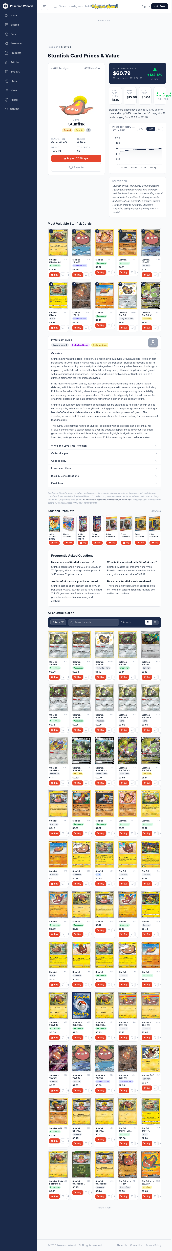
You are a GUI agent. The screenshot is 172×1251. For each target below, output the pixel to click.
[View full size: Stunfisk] (76, 94)
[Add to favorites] (62, 274)
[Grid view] (148, 622)
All (159, 128)
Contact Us (136, 1245)
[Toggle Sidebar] (44, 6)
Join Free (159, 6)
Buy (56, 275)
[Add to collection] (68, 274)
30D (141, 128)
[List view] (155, 622)
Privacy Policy (153, 1245)
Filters (56, 622)
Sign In (146, 6)
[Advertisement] (104, 29)
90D (151, 128)
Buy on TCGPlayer (78, 158)
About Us (122, 1245)
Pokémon (53, 46)
